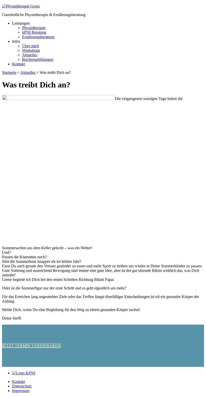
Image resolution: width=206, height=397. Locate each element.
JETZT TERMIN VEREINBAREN (31, 345)
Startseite (9, 72)
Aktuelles (27, 72)
